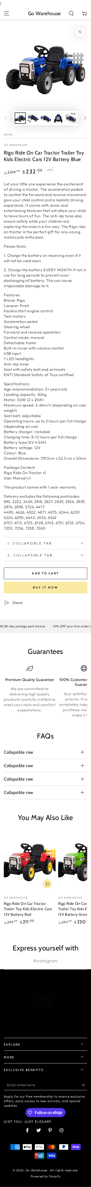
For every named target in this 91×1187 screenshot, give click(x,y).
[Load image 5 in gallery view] (70, 118)
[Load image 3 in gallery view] (45, 118)
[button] (71, 13)
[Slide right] (85, 118)
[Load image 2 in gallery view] (32, 118)
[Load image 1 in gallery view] (20, 118)
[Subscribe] (84, 1085)
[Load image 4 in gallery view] (58, 118)
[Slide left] (5, 118)
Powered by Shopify (46, 1176)
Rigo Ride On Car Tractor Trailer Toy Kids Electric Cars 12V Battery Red (28, 909)
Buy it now (45, 587)
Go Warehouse (16, 145)
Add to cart (45, 573)
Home (8, 134)
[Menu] (6, 13)
